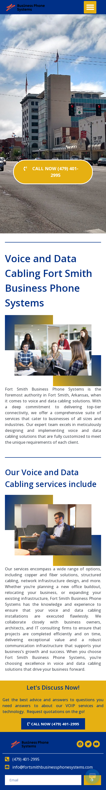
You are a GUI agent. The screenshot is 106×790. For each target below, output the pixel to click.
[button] (90, 7)
